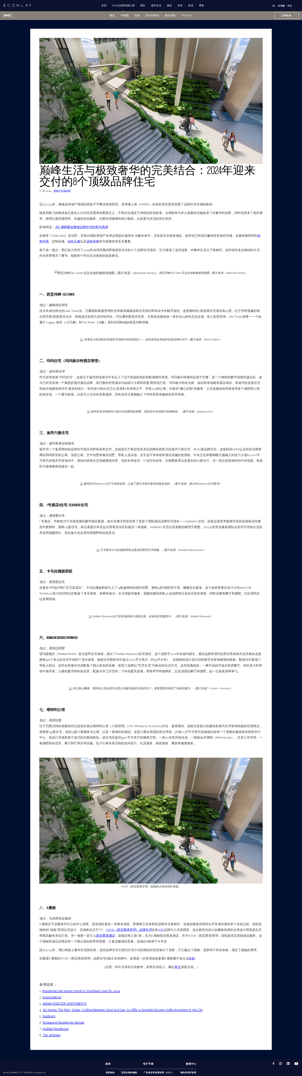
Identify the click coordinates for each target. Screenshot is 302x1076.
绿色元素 (74, 241)
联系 (190, 5)
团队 (143, 5)
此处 (192, 958)
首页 (104, 5)
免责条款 (110, 1072)
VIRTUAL (186, 15)
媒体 (108, 1063)
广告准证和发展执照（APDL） (159, 1072)
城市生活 (156, 5)
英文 (178, 967)
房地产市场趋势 (62, 190)
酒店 (169, 5)
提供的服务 (152, 15)
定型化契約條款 (129, 1072)
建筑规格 (170, 15)
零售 (180, 5)
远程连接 (93, 241)
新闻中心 (191, 1063)
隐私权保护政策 (188, 1072)
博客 (201, 5)
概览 (112, 15)
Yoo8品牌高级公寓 (123, 5)
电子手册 (148, 1063)
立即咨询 (286, 15)
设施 (137, 15)
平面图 (125, 15)
